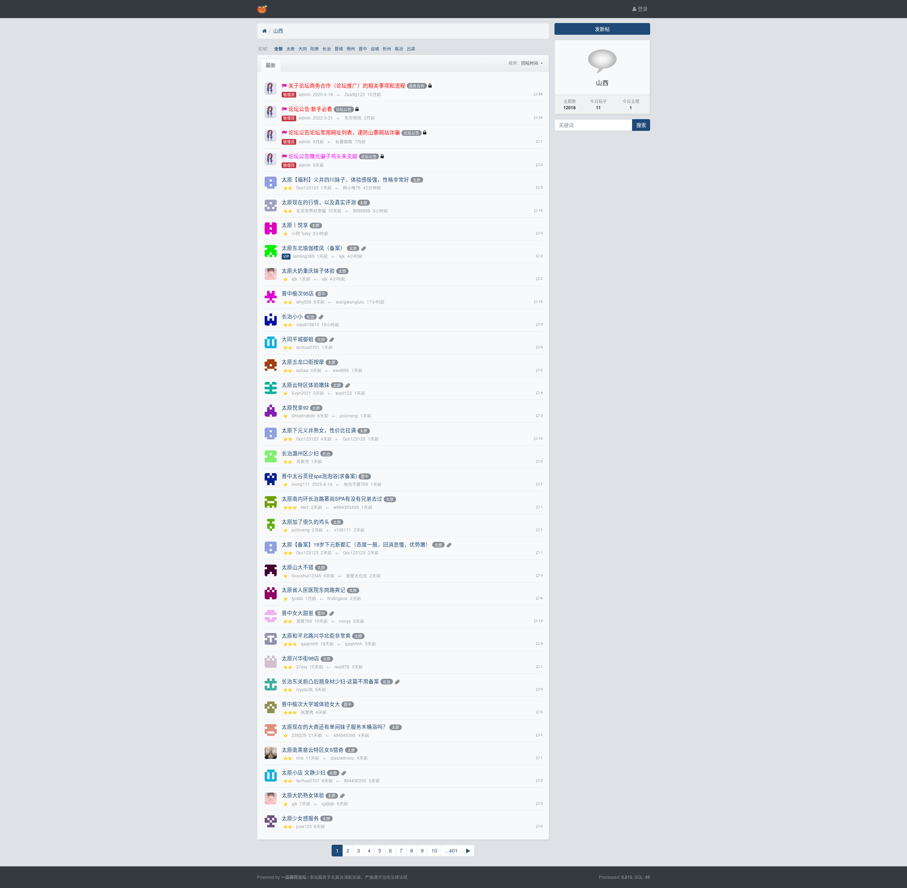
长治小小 (292, 316)
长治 (326, 48)
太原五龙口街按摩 (303, 361)
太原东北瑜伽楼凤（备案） (313, 247)
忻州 (387, 48)
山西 (278, 30)
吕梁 (411, 48)
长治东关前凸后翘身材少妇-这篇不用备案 (330, 681)
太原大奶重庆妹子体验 (308, 270)
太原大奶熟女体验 (303, 795)
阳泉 (314, 48)
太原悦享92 (295, 407)
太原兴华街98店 (300, 658)
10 (434, 850)
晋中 (363, 48)
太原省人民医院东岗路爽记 (313, 589)
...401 (451, 850)
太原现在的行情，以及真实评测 (319, 202)
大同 (302, 48)
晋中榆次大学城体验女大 (311, 703)
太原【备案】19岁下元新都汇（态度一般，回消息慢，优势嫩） (356, 544)
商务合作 (416, 86)
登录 (642, 8)
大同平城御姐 (298, 339)
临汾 (399, 48)
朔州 (351, 48)
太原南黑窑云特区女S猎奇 (313, 749)
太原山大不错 (298, 567)
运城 (375, 48)
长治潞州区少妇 (300, 453)
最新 (271, 64)
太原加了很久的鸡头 (305, 521)
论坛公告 (343, 109)
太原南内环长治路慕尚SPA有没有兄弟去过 (332, 498)
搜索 (641, 124)
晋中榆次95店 (298, 293)
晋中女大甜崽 (298, 612)
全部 (278, 49)
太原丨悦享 (295, 224)
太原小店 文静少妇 (304, 772)
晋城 (338, 48)
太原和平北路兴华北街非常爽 (316, 635)
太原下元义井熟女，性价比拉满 (319, 430)
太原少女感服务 (300, 818)
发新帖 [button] (602, 28)
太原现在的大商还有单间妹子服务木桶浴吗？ (335, 726)
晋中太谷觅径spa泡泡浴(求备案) (319, 475)
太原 (290, 48)
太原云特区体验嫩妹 (305, 384)
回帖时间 (530, 63)
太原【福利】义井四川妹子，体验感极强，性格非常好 (345, 179)
